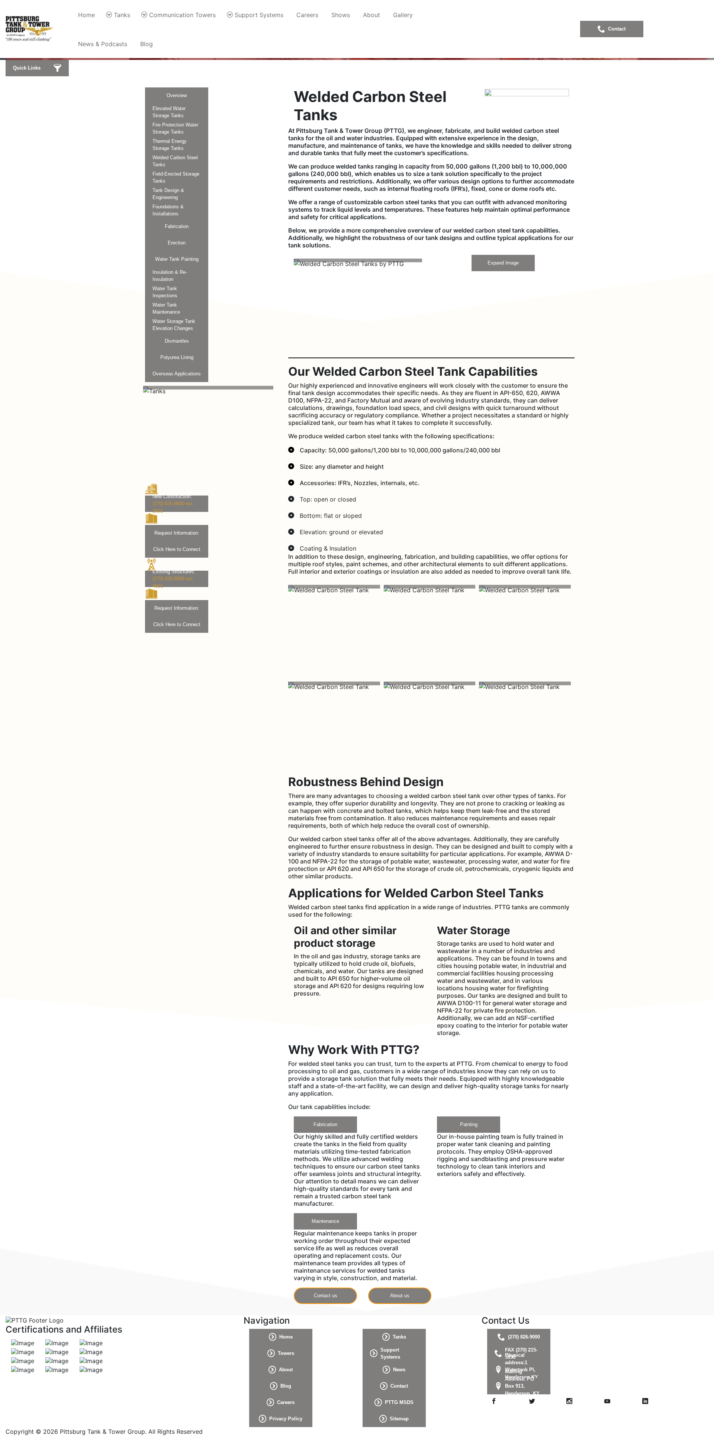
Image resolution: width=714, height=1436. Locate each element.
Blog (146, 44)
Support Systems (259, 15)
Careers (307, 15)
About (371, 15)
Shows (340, 15)
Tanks (122, 15)
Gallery (403, 15)
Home (86, 15)
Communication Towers (182, 15)
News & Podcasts (102, 44)
